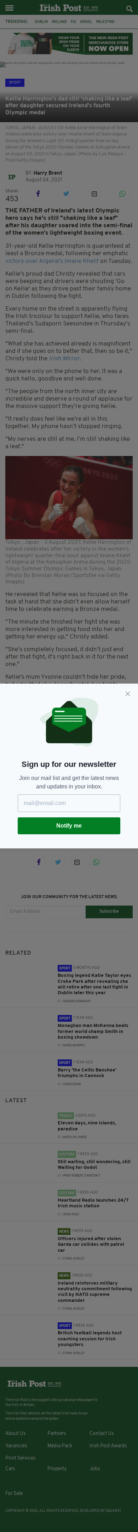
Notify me (69, 826)
